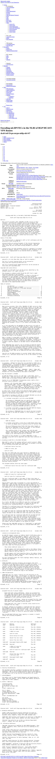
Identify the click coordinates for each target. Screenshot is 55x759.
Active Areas (12, 25)
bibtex (23, 173)
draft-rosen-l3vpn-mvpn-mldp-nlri (24, 170)
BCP (10, 64)
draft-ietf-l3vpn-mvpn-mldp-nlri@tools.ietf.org (39, 196)
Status (4, 136)
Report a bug (9, 105)
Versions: (3, 144)
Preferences (9, 110)
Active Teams (12, 31)
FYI (12, 64)
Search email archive (37, 200)
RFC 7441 (5, 160)
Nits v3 (30, 200)
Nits (27, 200)
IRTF (7, 19)
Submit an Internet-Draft (11, 50)
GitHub (42, 757)
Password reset (9, 109)
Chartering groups (10, 36)
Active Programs (13, 29)
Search (7, 48)
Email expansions (7, 140)
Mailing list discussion (21, 181)
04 (4, 151)
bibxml (26, 173)
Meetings (11, 97)
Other (7, 22)
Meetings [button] (5, 66)
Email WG (9, 200)
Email (46, 757)
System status (9, 101)
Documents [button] (6, 47)
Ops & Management (10, 11)
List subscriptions (10, 113)
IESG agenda (9, 91)
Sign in (8, 107)
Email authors (4, 200)
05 (4, 153)
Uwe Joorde (35, 167)
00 (4, 146)
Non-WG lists (9, 45)
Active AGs (12, 24)
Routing (8, 12)
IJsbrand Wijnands (20, 167)
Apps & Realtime (10, 7)
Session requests (10, 74)
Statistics (8, 95)
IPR (13, 200)
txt (17, 173)
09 (4, 158)
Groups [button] (5, 4)
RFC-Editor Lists (13, 118)
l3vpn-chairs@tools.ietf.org (22, 196)
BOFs (7, 38)
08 (4, 157)
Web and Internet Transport (12, 15)
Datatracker (16, 2)
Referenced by (23, 200)
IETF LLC (8, 20)
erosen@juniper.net (20, 197)
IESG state (11, 188)
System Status (31, 757)
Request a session (10, 73)
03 (4, 150)
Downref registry (10, 93)
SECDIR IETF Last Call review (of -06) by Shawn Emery (29, 179)
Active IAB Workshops (14, 28)
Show (17, 186)
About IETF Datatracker (6, 757)
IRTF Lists (11, 115)
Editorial (8, 59)
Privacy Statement (34, 756)
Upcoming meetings (10, 79)
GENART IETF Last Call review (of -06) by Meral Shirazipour (30, 176)
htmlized (20, 173)
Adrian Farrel (19, 194)
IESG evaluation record (8, 138)
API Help (8, 99)
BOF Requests (9, 39)
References (17, 200)
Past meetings (9, 84)
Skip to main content (5, 1)
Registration (9, 71)
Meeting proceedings (11, 86)
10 (4, 159)
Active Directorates (13, 26)
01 (4, 148)
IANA (28, 756)
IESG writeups (6, 139)
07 (4, 155)
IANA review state (11, 198)
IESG (7, 16)
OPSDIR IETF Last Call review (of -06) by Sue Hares (28, 178)
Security (8, 13)
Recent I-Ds (9, 49)
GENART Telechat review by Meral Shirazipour (27, 175)
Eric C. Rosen (29, 167)
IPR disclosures (9, 88)
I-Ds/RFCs (11, 96)
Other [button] (4, 87)
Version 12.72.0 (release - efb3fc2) (20, 757)
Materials (8, 68)
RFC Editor (9, 21)
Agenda (8, 67)
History (5, 141)
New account (9, 111)
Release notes (9, 100)
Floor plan (8, 69)
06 (4, 154)
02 (4, 149)
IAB (7, 17)
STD (7, 64)
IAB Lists (11, 116)
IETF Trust (18, 756)
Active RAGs (12, 30)
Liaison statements (10, 90)
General (8, 8)
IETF (2, 756)
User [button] (4, 106)
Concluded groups (10, 44)
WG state (11, 183)
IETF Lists (11, 114)
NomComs (8, 92)
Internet (8, 10)
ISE (7, 58)
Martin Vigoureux (20, 185)
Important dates (9, 72)
